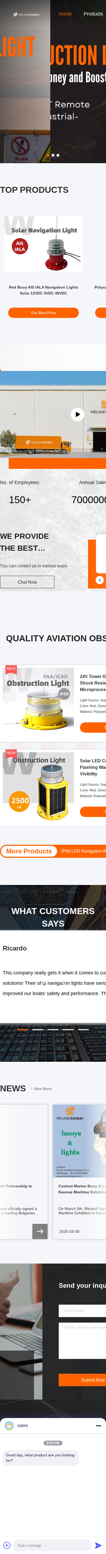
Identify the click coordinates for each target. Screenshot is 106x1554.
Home (65, 14)
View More (42, 1088)
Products (93, 14)
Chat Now (27, 582)
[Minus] (98, 1425)
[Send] (98, 1545)
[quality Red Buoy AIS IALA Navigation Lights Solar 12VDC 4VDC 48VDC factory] (43, 244)
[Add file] (7, 1545)
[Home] (26, 13)
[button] (22, 1029)
